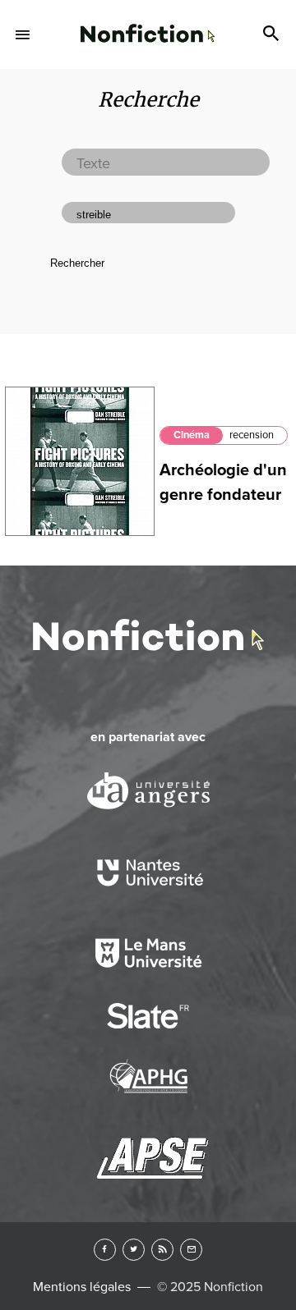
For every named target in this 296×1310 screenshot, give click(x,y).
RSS (162, 1250)
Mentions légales (82, 1287)
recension (251, 435)
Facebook (105, 1250)
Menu (23, 34)
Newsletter (191, 1250)
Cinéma (191, 435)
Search (273, 34)
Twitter (134, 1250)
